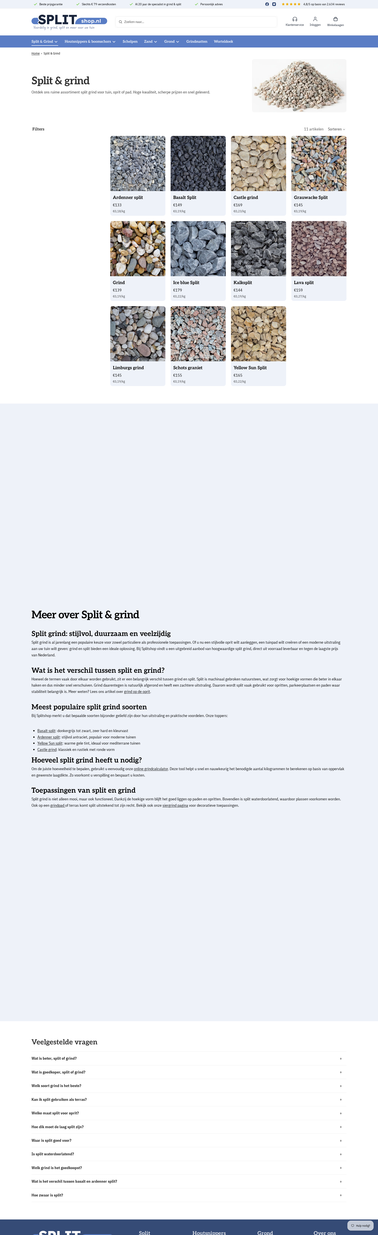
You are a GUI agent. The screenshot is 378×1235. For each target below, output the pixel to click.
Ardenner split (48, 737)
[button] (337, 129)
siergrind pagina (175, 805)
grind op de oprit (137, 691)
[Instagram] (274, 4)
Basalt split (46, 730)
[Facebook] (267, 4)
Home (36, 53)
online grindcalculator (151, 768)
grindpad (57, 805)
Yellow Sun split (49, 743)
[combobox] (191, 22)
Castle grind (46, 749)
